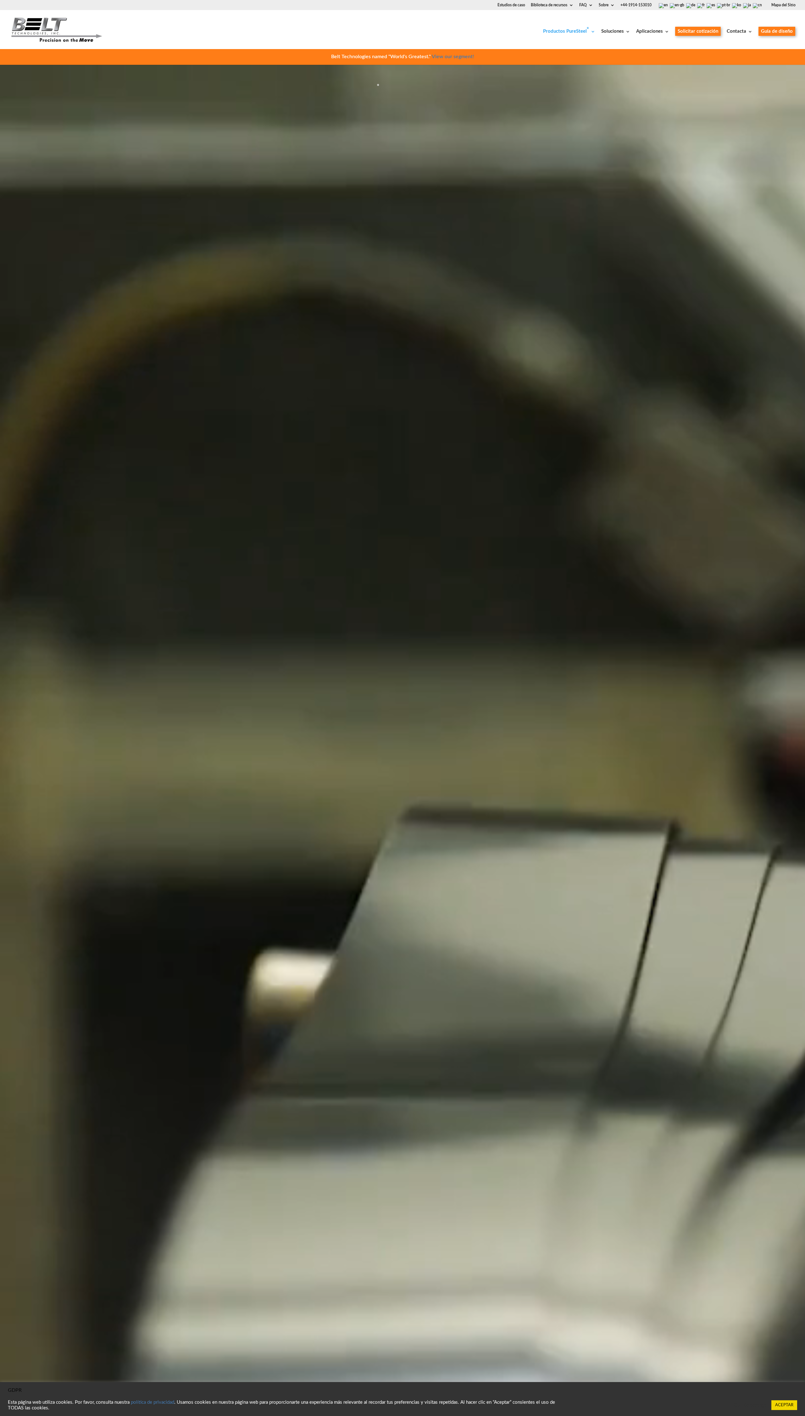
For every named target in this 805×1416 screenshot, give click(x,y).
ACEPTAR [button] (784, 1405)
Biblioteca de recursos (549, 5)
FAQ (583, 5)
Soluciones (612, 31)
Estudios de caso (511, 5)
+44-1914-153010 (636, 5)
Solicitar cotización (698, 31)
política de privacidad (152, 1402)
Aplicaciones (649, 31)
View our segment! (453, 56)
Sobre (603, 5)
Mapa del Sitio (783, 5)
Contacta (736, 31)
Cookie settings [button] (750, 1405)
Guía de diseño (777, 31)
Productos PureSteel (566, 31)
